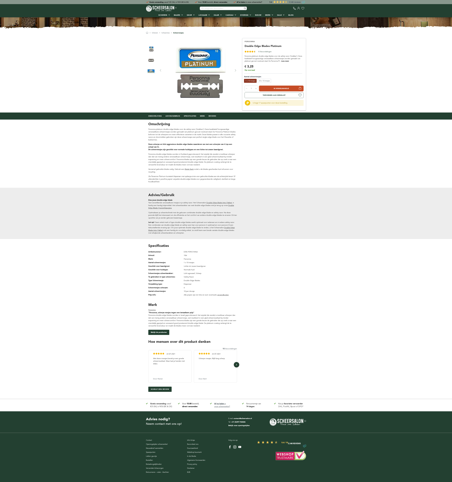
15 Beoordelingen (265, 52)
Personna (250, 42)
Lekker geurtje (151, 456)
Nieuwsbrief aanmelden (154, 448)
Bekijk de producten (159, 332)
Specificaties (190, 116)
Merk (202, 116)
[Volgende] (235, 70)
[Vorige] (160, 70)
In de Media (191, 456)
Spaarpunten (150, 452)
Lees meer (285, 61)
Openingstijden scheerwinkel (156, 444)
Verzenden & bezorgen (154, 468)
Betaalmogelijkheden (154, 464)
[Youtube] (239, 447)
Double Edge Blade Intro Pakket (219, 203)
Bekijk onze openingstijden (239, 426)
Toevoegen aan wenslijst (274, 95)
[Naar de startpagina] (161, 8)
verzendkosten (223, 295)
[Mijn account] (299, 8)
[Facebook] (229, 447)
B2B (188, 472)
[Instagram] (234, 447)
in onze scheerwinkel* (249, 2)
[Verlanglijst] (303, 8)
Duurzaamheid (192, 448)
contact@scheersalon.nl (243, 418)
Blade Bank (189, 169)
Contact (149, 440)
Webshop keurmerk (194, 452)
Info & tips (191, 440)
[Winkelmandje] (305, 8)
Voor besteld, (212, 2)
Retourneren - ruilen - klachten (157, 472)
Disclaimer (191, 468)
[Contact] (295, 8)
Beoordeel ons (192, 444)
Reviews (212, 116)
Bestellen (149, 460)
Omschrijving (155, 116)
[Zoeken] (245, 8)
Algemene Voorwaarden (196, 460)
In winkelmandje (281, 88)
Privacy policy (192, 464)
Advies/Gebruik (172, 116)
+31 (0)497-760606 (238, 422)
